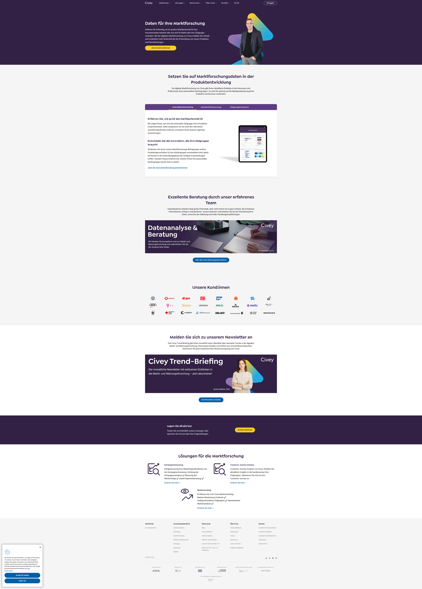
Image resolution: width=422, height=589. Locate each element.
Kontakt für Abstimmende (267, 536)
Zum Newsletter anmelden (211, 400)
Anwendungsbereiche (181, 524)
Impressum (262, 540)
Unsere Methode (235, 528)
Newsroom (234, 540)
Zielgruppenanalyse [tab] (239, 107)
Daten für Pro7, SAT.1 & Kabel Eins (210, 549)
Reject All (22, 581)
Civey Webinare (207, 532)
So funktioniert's (150, 528)
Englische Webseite (236, 548)
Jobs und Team (235, 544)
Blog (203, 528)
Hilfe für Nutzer (207, 536)
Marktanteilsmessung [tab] (211, 107)
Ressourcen (194, 3)
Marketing (176, 532)
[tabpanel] (211, 143)
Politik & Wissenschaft (180, 540)
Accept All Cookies (22, 575)
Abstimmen (164, 3)
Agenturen (177, 548)
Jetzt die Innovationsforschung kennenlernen (167, 168)
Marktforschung (179, 536)
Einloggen (270, 3)
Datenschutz (263, 544)
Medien (175, 552)
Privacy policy (9, 571)
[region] (22, 565)
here (28, 568)
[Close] (40, 547)
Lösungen (179, 3)
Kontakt (224, 3)
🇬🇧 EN (236, 3)
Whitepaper (234, 532)
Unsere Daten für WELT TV (211, 544)
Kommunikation (178, 528)
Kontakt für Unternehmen (267, 528)
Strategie (176, 544)
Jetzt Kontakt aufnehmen (160, 48)
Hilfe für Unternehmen (209, 540)
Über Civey (210, 3)
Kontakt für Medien (265, 532)
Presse (232, 536)
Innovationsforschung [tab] (182, 107)
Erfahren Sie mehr (171, 483)
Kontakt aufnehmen (245, 430)
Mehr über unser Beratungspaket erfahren (211, 260)
